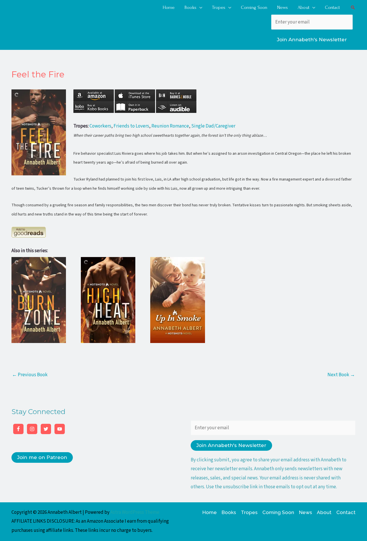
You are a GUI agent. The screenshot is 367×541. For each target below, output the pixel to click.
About (324, 512)
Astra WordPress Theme (134, 512)
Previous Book (30, 374)
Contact (346, 512)
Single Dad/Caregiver (213, 126)
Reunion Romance (170, 126)
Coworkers (100, 126)
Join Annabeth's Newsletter (312, 39)
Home (209, 512)
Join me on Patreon (42, 457)
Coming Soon (278, 512)
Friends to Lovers (131, 126)
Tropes (249, 512)
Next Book (341, 374)
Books (229, 512)
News (305, 512)
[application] (199, 7)
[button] (353, 7)
